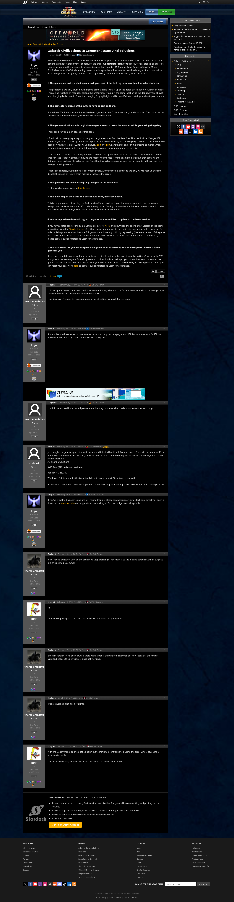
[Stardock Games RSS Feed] (200, 131)
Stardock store (76, 229)
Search (45, 27)
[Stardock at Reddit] (180, 131)
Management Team (144, 855)
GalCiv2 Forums (98, 284)
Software (34, 2)
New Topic (157, 21)
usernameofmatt (35, 301)
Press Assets (142, 866)
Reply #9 (52, 698)
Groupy (26, 870)
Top (164, 285)
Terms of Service (115, 897)
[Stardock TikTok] (190, 131)
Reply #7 (51, 602)
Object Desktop (29, 848)
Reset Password (198, 862)
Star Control (83, 862)
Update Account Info (200, 866)
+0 (35, 319)
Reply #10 (52, 746)
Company (142, 843)
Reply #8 (52, 650)
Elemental (82, 852)
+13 (34, 632)
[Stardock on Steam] (202, 126)
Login (53, 27)
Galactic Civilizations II (41, 44)
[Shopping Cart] (204, 2)
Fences (26, 859)
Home (27, 44)
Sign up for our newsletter (149, 884)
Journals (106, 12)
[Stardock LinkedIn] (195, 131)
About (139, 848)
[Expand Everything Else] (172, 114)
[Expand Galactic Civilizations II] (172, 61)
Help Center (197, 848)
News (67, 2)
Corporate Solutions (31, 852)
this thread (83, 188)
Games (45, 2)
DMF (34, 619)
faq (153, 271)
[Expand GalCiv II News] (172, 110)
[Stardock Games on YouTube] (188, 126)
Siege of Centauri (85, 873)
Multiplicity (27, 866)
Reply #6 (52, 554)
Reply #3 (53, 402)
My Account (197, 852)
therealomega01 (34, 570)
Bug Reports (58, 44)
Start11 (26, 855)
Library (121, 12)
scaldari (34, 463)
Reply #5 (51, 494)
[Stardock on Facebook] (183, 126)
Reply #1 (53, 284)
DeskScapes (27, 862)
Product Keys (197, 859)
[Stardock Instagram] (198, 126)
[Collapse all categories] (208, 60)
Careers (140, 859)
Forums (140, 877)
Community (56, 2)
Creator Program (143, 870)
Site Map (134, 897)
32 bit (98, 144)
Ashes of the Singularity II (88, 848)
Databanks (89, 12)
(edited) (105, 446)
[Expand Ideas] (175, 83)
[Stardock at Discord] (185, 131)
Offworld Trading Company (89, 870)
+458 (34, 79)
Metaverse (137, 12)
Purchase (166, 12)
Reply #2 (51, 328)
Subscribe (204, 884)
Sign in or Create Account (65, 824)
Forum (151, 12)
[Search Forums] (209, 2)
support (161, 271)
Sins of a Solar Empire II (87, 859)
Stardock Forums (86, 55)
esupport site (68, 503)
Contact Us (141, 873)
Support (84, 2)
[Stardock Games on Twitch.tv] (193, 126)
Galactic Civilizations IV (87, 855)
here (107, 225)
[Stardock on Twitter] (178, 126)
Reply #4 (51, 446)
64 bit (107, 144)
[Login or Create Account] (199, 2)
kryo (34, 65)
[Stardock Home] (25, 2)
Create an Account (199, 855)
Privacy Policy (101, 897)
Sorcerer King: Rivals (86, 877)
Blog (75, 2)
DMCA (126, 897)
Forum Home (33, 27)
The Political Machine (86, 866)
